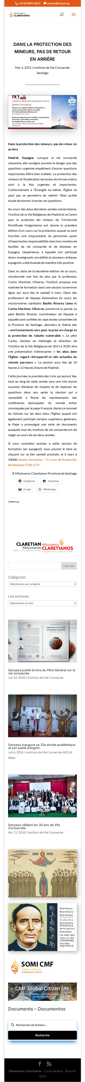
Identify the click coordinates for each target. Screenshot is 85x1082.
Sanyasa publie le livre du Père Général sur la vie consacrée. (41, 671)
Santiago (42, 73)
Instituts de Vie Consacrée (51, 67)
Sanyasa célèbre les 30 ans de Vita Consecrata (34, 826)
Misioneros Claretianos (25, 1071)
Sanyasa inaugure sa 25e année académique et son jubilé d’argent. (41, 746)
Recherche (42, 1035)
